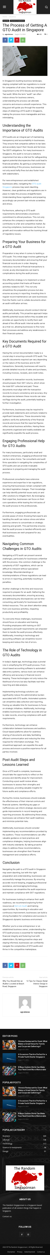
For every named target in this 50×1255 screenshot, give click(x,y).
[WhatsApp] (22, 40)
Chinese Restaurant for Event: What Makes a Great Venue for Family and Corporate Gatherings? (32, 1043)
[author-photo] (25, 1008)
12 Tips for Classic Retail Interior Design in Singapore (36, 984)
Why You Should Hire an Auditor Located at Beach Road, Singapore (13, 984)
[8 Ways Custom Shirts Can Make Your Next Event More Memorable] (9, 1070)
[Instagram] (28, 1234)
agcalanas (9, 34)
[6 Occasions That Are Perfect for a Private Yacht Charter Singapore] (9, 1058)
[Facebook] (5, 40)
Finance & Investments (17, 21)
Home (5, 17)
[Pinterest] (16, 40)
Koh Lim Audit (20, 906)
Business (12, 17)
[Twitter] (11, 40)
